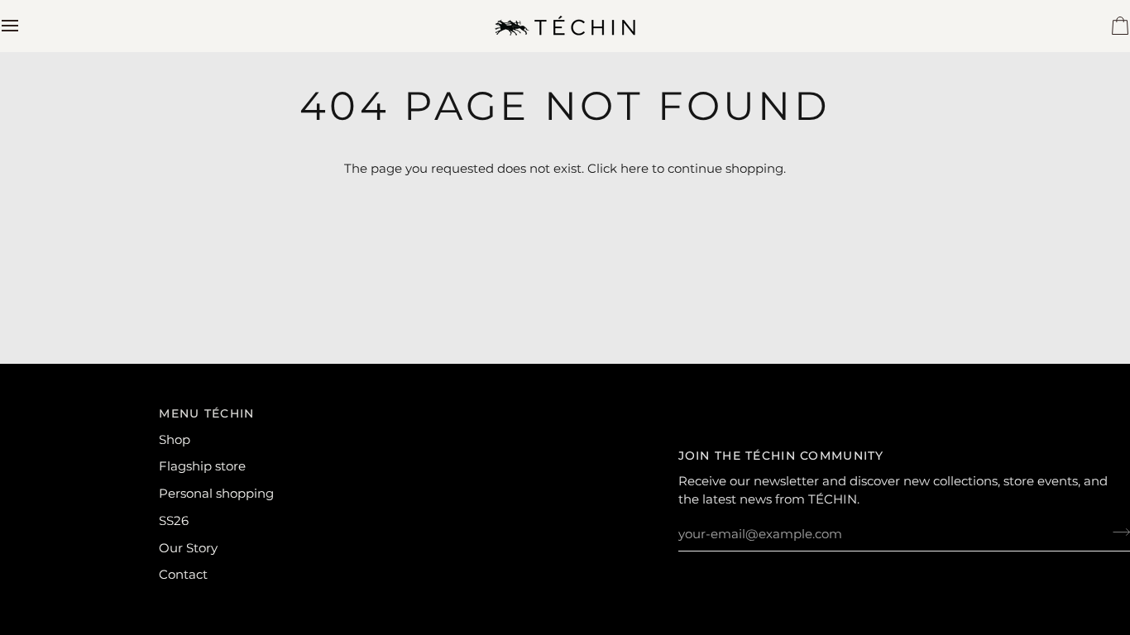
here (634, 168)
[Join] (1116, 532)
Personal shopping (216, 493)
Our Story (188, 548)
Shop (174, 439)
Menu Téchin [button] (206, 413)
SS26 (174, 520)
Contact (183, 574)
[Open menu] (25, 25)
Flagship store (202, 466)
